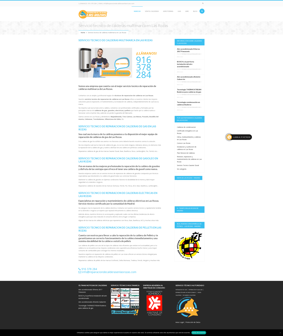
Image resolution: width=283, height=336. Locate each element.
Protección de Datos (192, 322)
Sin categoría (181, 169)
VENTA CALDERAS (152, 11)
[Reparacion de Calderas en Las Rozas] (92, 14)
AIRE (187, 11)
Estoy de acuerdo (198, 332)
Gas (179, 11)
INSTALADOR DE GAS (181, 289)
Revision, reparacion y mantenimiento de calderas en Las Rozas (189, 159)
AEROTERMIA (168, 11)
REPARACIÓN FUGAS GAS (195, 289)
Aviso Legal (180, 322)
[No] (280, 333)
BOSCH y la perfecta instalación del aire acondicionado (185, 64)
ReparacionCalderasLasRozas (191, 54)
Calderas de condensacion (186, 127)
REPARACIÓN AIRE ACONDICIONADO (186, 292)
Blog (195, 11)
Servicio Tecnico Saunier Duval (188, 165)
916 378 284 (92, 3)
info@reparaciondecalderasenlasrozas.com (118, 3)
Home (83, 32)
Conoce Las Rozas (183, 143)
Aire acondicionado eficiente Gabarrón (92, 302)
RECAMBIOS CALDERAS (189, 295)
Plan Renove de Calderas (186, 153)
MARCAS (137, 11)
